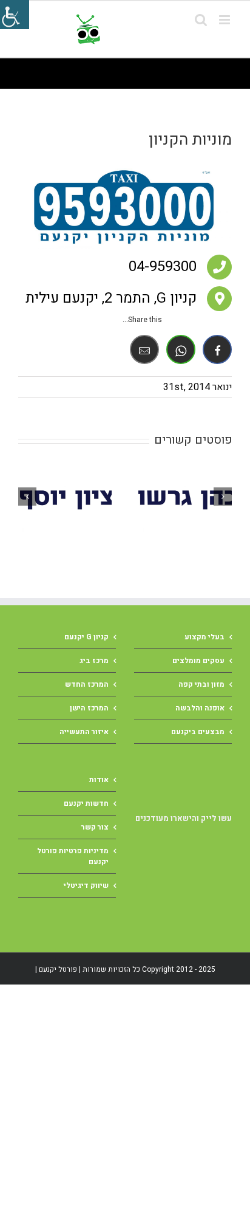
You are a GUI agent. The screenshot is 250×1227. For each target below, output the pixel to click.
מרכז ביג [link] (94, 660)
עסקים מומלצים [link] (198, 660)
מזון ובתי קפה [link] (201, 684)
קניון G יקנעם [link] (86, 636)
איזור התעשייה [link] (84, 731)
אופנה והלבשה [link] (200, 708)
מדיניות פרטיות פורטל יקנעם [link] (73, 856)
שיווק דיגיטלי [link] (86, 885)
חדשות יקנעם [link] (86, 803)
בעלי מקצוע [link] (204, 636)
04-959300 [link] (163, 266)
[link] (152, 29)
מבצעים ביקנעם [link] (198, 731)
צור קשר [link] (95, 827)
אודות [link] (99, 779)
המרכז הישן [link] (89, 708)
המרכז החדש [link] (87, 684)
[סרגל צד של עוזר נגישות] (14, 14)
